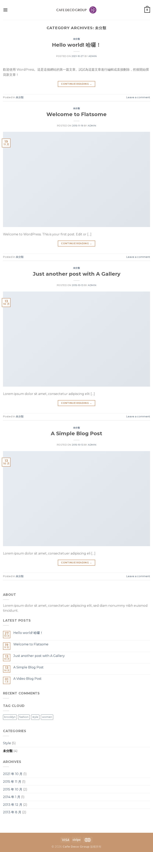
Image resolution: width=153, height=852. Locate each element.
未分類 (76, 39)
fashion (23, 716)
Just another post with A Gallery (76, 274)
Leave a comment (138, 97)
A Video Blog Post (27, 679)
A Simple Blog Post (76, 433)
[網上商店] (76, 9)
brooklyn (10, 716)
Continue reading (76, 83)
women (47, 716)
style (35, 716)
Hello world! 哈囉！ (76, 45)
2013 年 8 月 (12, 812)
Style (7, 743)
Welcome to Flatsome (76, 114)
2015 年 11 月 (12, 782)
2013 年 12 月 (12, 805)
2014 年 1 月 (11, 797)
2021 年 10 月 (13, 774)
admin (92, 56)
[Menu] (5, 10)
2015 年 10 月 (12, 789)
